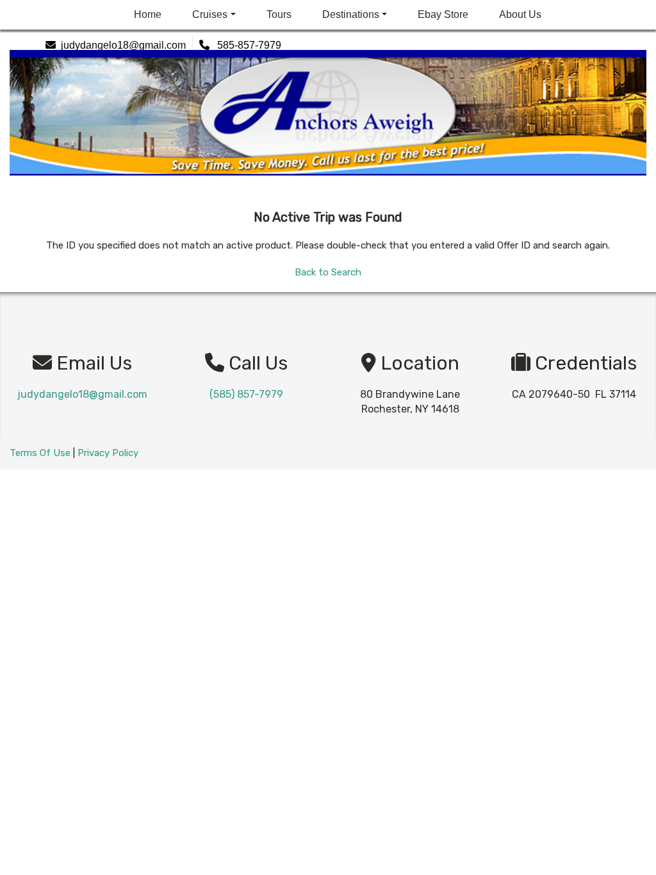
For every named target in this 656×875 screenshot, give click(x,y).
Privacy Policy (108, 453)
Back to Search (328, 272)
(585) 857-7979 (246, 394)
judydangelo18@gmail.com (82, 394)
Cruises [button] (209, 14)
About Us (520, 14)
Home (147, 14)
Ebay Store (443, 14)
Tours (278, 14)
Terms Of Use (40, 453)
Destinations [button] (350, 14)
